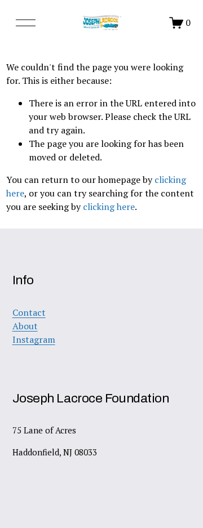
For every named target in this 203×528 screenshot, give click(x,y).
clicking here (109, 206)
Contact (29, 312)
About (25, 326)
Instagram (33, 339)
